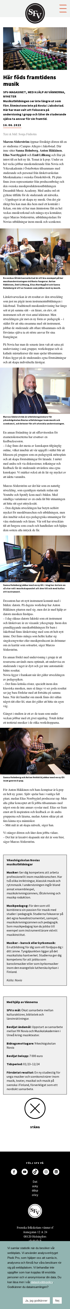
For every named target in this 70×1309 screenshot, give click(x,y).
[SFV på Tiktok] (35, 1172)
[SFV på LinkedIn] (56, 1172)
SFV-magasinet (14, 92)
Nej (57, 1300)
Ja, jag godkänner (36, 1300)
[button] (63, 8)
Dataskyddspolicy (35, 1183)
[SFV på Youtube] (25, 1172)
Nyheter (9, 96)
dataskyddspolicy (42, 1282)
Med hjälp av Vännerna (46, 92)
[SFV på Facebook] (14, 1172)
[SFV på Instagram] (46, 1172)
